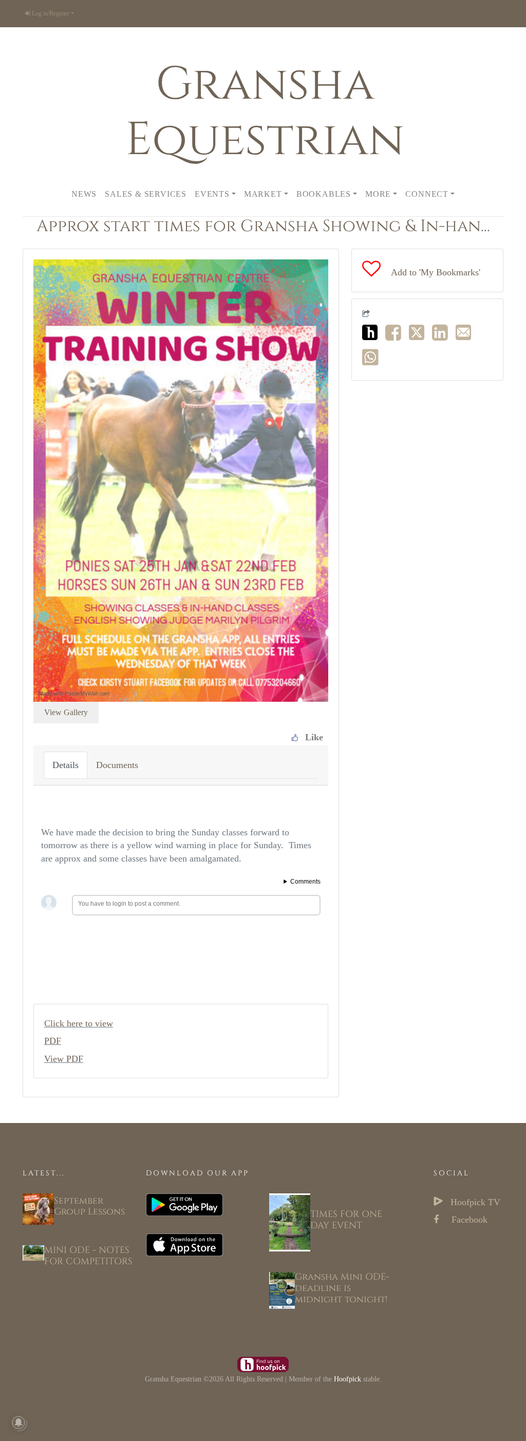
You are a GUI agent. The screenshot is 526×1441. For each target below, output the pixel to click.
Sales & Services (145, 194)
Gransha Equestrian (264, 112)
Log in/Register (49, 13)
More (378, 194)
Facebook (468, 1219)
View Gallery (66, 712)
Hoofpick (347, 1379)
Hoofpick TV (474, 1202)
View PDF (63, 1059)
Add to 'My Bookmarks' (435, 272)
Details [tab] (65, 765)
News (84, 194)
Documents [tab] (117, 765)
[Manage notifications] (18, 1422)
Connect (426, 194)
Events (212, 194)
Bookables (323, 194)
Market (263, 194)
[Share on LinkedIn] (442, 336)
